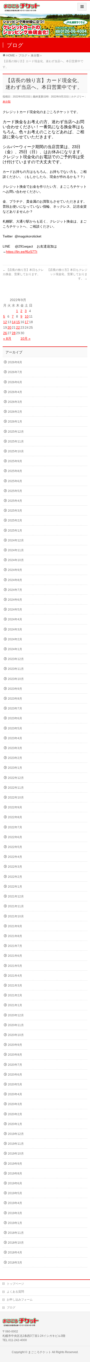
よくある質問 (15, 1291)
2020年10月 (16, 1035)
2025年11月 (16, 441)
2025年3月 (15, 510)
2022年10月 (16, 797)
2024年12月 (16, 540)
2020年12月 (16, 1015)
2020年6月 (15, 1074)
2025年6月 (15, 481)
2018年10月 (16, 1242)
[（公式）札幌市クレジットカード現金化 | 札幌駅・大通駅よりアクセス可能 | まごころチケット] (22, 9)
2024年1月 (15, 649)
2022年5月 (15, 847)
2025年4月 (15, 500)
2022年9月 (15, 807)
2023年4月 (15, 738)
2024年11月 (16, 550)
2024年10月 (16, 560)
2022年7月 (15, 827)
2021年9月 (15, 926)
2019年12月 (16, 1134)
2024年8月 (15, 580)
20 (9, 327)
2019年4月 (15, 1203)
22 (18, 327)
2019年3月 (15, 1213)
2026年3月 (15, 402)
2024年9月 (15, 570)
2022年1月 (15, 886)
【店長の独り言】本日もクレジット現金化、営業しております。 (67, 274)
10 (27, 316)
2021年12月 (16, 896)
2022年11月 (16, 787)
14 (14, 322)
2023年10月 (16, 679)
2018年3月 (15, 1262)
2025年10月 (16, 451)
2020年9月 (15, 1045)
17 (27, 322)
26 (5, 333)
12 (5, 322)
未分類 (7, 101)
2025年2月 (15, 520)
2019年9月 (15, 1163)
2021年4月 (15, 975)
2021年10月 (16, 916)
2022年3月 (15, 866)
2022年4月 (15, 857)
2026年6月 (15, 382)
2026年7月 (15, 372)
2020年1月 (15, 1124)
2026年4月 (15, 392)
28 (14, 333)
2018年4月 (15, 1252)
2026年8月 (15, 362)
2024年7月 (15, 590)
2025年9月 (15, 461)
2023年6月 (15, 718)
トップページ (15, 1283)
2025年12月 (16, 431)
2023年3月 (15, 748)
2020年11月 (16, 1025)
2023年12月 (16, 659)
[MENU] (82, 7)
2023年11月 (16, 669)
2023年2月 (15, 758)
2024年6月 (15, 599)
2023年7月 (15, 708)
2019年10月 (16, 1153)
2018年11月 (16, 1233)
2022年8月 (15, 817)
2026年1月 (15, 421)
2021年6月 (15, 955)
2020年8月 (15, 1054)
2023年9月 (15, 688)
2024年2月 (15, 639)
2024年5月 (15, 609)
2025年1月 (15, 530)
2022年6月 (15, 837)
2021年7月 (15, 946)
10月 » (25, 338)
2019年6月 (15, 1183)
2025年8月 (15, 471)
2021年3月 (15, 985)
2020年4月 (15, 1094)
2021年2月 (15, 995)
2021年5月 (15, 966)
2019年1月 (15, 1223)
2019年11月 (16, 1143)
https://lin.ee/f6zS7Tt (21, 252)
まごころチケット (39, 1352)
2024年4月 (15, 619)
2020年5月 (15, 1084)
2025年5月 (15, 491)
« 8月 (7, 338)
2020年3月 (15, 1104)
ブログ (11, 1307)
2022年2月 (15, 876)
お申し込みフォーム (20, 1299)
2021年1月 (15, 1005)
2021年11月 (16, 906)
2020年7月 (15, 1064)
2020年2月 (15, 1114)
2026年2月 (15, 411)
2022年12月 (16, 778)
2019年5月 (15, 1193)
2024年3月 (15, 629)
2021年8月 (15, 936)
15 (18, 322)
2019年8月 (15, 1173)
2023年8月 (15, 698)
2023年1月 (15, 767)
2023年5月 (15, 728)
